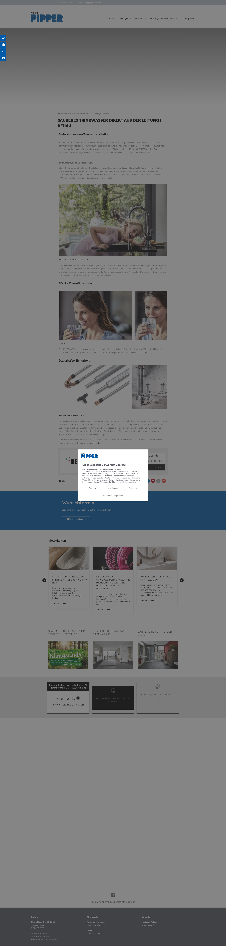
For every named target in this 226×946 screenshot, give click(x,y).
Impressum (118, 496)
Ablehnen (92, 488)
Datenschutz (107, 496)
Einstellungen (113, 488)
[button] (3, 38)
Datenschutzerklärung (90, 482)
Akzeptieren (133, 488)
